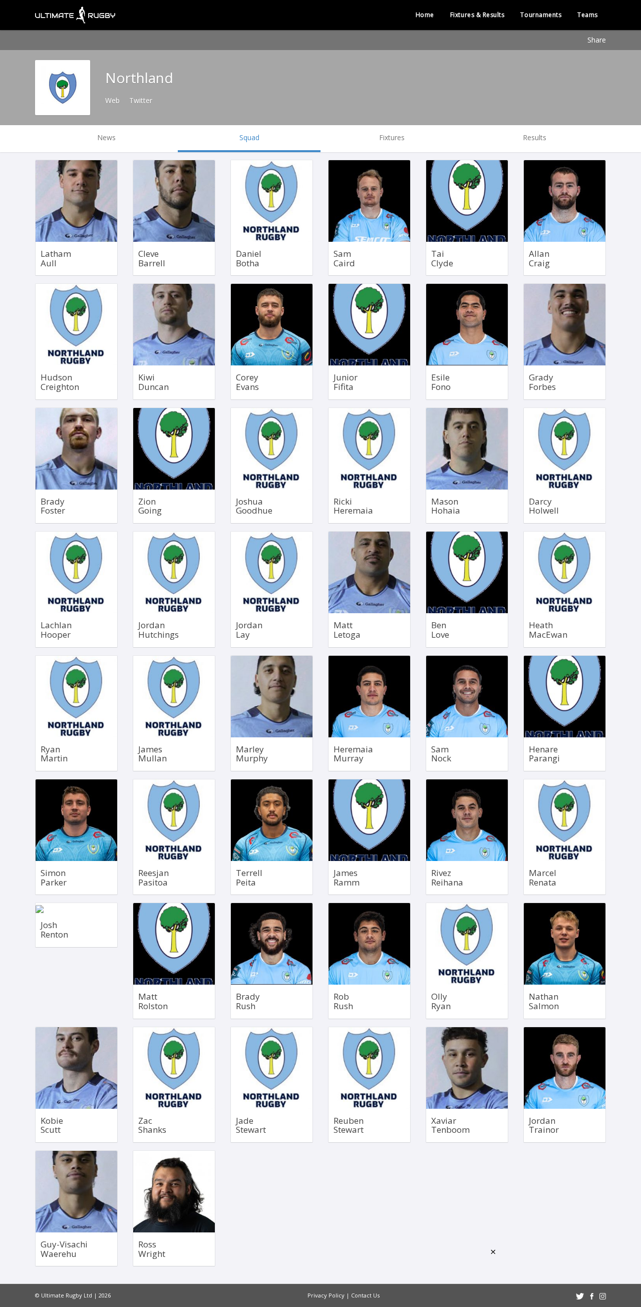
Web (112, 100)
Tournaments (540, 15)
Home (425, 15)
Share (596, 40)
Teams (587, 15)
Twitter (140, 100)
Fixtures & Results (477, 15)
